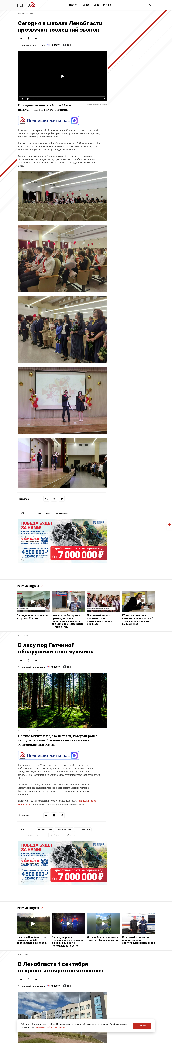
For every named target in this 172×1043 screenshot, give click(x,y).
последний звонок (62, 513)
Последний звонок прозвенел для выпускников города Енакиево (99, 619)
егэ (39, 513)
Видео (86, 5)
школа (48, 513)
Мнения (107, 5)
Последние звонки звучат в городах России (32, 617)
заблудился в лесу (64, 829)
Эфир (96, 5)
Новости (73, 5)
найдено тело (71, 835)
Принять (142, 1025)
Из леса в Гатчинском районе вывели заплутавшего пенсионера (138, 940)
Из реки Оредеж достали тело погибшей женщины (102, 939)
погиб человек (56, 835)
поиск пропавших (45, 829)
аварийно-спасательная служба (33, 835)
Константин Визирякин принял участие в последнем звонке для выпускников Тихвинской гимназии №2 (67, 621)
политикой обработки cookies (50, 1027)
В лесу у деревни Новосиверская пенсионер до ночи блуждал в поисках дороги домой (68, 941)
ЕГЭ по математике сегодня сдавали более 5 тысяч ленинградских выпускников (137, 619)
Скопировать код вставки (97, 104)
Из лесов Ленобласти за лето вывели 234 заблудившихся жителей (32, 940)
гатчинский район (83, 829)
